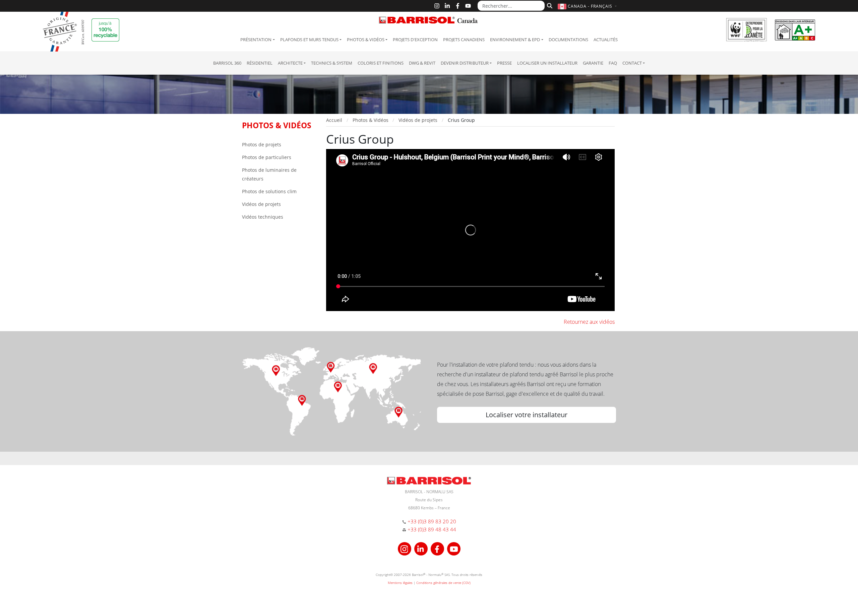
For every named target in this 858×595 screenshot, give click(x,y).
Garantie (593, 63)
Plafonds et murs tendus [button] (309, 39)
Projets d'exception (415, 39)
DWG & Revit (422, 63)
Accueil (334, 120)
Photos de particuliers (266, 157)
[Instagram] (437, 6)
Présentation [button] (255, 39)
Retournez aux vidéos (589, 321)
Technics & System (331, 63)
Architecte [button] (290, 63)
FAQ (613, 63)
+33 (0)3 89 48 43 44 (432, 529)
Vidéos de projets (261, 204)
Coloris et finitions (381, 63)
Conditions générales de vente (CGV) (443, 582)
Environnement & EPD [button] (515, 39)
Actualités (606, 39)
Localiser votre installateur (526, 414)
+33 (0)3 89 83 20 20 (432, 521)
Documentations (568, 39)
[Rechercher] (548, 5)
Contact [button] (632, 63)
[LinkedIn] (447, 6)
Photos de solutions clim (269, 191)
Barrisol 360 (227, 63)
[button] (588, 6)
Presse (504, 63)
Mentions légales (400, 582)
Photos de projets (261, 144)
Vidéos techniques (262, 217)
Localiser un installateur (547, 63)
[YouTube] (468, 6)
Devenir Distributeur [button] (465, 63)
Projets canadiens (464, 39)
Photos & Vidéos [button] (365, 39)
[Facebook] (458, 6)
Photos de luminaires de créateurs (269, 174)
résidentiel (259, 63)
